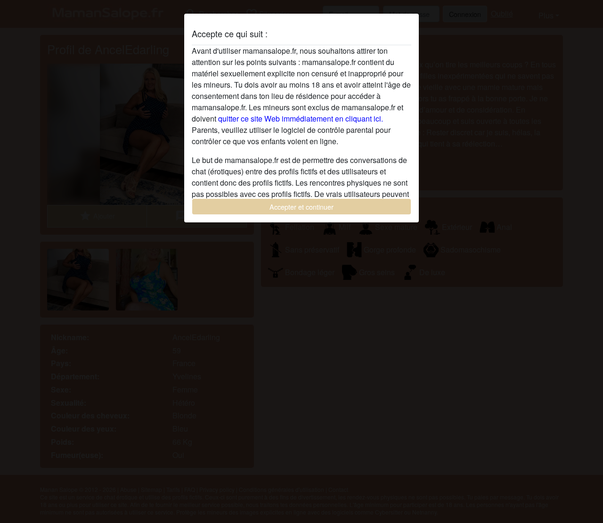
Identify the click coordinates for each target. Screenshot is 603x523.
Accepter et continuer (301, 207)
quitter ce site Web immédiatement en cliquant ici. (300, 118)
